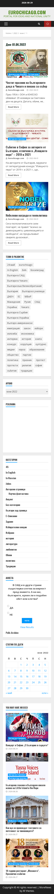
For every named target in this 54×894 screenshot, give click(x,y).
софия (38, 365)
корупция (25, 344)
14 (15, 676)
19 (45, 676)
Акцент (9, 499)
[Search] (39, 24)
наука (22, 349)
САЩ (37, 301)
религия (26, 365)
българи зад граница (18, 74)
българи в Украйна (18, 317)
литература (11, 544)
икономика (27, 333)
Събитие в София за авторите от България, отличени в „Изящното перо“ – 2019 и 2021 (27, 128)
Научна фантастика (18, 493)
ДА (11, 607)
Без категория (13, 505)
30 (27, 688)
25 (39, 682)
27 (9, 688)
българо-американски (19, 323)
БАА (24, 270)
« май (9, 693)
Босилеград (37, 270)
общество (13, 354)
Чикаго (25, 307)
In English (12, 270)
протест (40, 360)
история (26, 338)
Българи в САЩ (16, 275)
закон (27, 328)
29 (21, 688)
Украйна (12, 307)
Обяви (9, 555)
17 (33, 676)
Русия (27, 301)
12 (45, 670)
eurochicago (25, 264)
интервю (12, 338)
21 (15, 682)
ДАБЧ (10, 296)
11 (39, 670)
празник (27, 360)
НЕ (11, 614)
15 (21, 676)
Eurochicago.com (27, 12)
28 (15, 688)
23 (27, 682)
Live (47, 24)
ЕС (19, 296)
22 (21, 682)
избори (39, 328)
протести (12, 365)
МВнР (28, 296)
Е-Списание (34, 74)
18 (39, 676)
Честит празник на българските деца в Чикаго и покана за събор (27, 63)
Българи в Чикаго (17, 280)
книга (38, 338)
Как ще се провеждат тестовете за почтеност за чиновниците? (27, 810)
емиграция (13, 328)
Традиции (11, 566)
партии (27, 354)
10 (33, 670)
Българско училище (33, 291)
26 (45, 682)
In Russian (11, 478)
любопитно (11, 549)
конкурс (11, 344)
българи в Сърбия (17, 312)
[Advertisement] (27, 431)
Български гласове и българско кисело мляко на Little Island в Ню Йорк (27, 767)
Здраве (9, 521)
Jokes (8, 483)
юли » (45, 693)
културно (41, 344)
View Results (27, 627)
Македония (13, 301)
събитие (12, 370)
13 (9, 676)
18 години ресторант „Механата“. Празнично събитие (27, 853)
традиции (26, 370)
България (12, 291)
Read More (13, 107)
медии (11, 349)
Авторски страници (17, 139)
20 (9, 682)
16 (27, 676)
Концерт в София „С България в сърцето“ (27, 727)
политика (32, 207)
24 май (11, 264)
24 (33, 682)
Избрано (10, 532)
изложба (12, 333)
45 (7, 467)
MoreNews (45, 887)
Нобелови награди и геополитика (27, 196)
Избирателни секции (16, 527)
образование (36, 349)
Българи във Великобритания (24, 286)
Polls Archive (12, 632)
